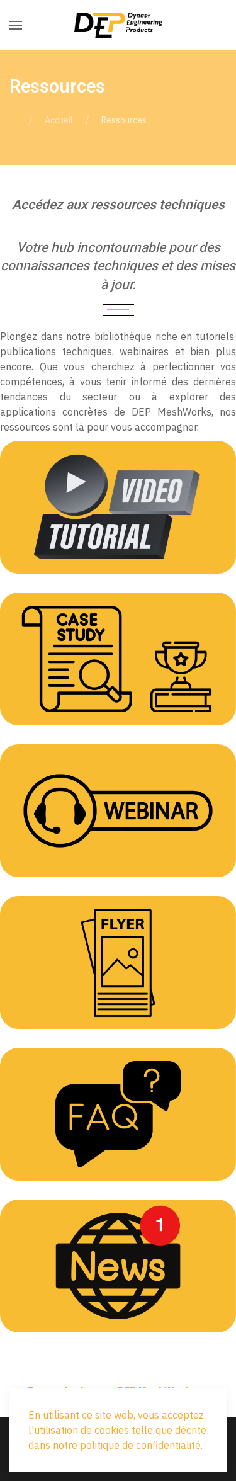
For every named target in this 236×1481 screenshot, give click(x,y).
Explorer (118, 533)
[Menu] (15, 25)
